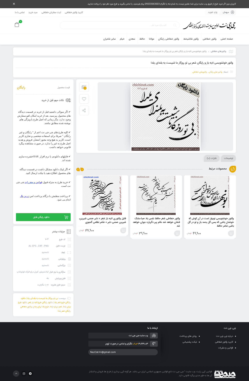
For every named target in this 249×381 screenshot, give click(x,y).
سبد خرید (33, 12)
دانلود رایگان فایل (41, 217)
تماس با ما (20, 12)
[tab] (228, 158)
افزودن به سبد (231, 233)
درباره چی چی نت (224, 336)
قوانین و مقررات (225, 348)
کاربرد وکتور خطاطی (74, 12)
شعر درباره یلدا (56, 307)
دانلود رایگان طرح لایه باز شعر (40, 302)
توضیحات (228, 158)
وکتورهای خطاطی (218, 51)
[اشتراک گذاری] (84, 110)
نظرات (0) (212, 158)
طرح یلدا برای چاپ (41, 307)
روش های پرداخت (188, 336)
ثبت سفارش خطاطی (51, 12)
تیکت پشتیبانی (189, 342)
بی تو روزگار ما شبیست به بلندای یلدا (42, 298)
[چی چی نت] (209, 25)
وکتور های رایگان (215, 72)
